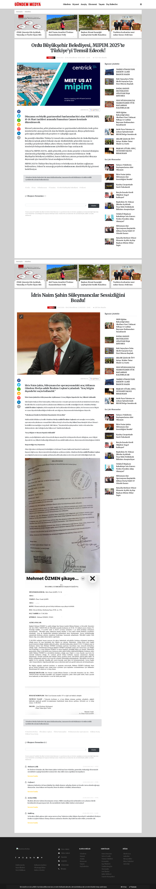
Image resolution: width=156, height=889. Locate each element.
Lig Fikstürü (106, 864)
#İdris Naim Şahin (60, 732)
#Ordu (27, 188)
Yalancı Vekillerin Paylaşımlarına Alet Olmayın (124, 167)
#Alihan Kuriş (95, 732)
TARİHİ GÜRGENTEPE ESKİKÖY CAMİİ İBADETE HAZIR (125, 71)
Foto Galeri (65, 849)
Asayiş (84, 4)
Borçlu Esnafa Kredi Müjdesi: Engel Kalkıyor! (124, 194)
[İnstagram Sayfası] (23, 858)
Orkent (50, 141)
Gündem (67, 4)
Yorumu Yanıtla (33, 776)
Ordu (85, 138)
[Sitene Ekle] (42, 858)
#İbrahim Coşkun (45, 732)
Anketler (126, 856)
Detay (124, 887)
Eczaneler (105, 861)
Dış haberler (112, 4)
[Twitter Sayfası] (20, 858)
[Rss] (35, 858)
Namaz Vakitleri (107, 859)
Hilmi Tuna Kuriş (79, 422)
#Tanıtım (52, 188)
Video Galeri (65, 853)
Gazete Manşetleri (108, 877)
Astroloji (126, 864)
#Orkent (82, 188)
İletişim (63, 869)
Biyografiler (127, 859)
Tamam (133, 887)
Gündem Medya (90, 405)
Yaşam (102, 4)
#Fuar (33, 188)
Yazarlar (64, 857)
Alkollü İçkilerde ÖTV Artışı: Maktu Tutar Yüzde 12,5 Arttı (125, 141)
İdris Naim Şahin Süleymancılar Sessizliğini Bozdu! (124, 176)
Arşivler (64, 861)
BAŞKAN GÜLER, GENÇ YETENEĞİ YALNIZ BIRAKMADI (126, 150)
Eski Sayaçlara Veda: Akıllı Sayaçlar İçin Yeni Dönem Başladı (125, 81)
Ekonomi (93, 4)
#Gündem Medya (31, 732)
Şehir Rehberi (106, 874)
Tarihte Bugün (107, 866)
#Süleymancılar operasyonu (78, 732)
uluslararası (50, 146)
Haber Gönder (39, 870)
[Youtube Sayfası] (27, 858)
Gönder (93, 205)
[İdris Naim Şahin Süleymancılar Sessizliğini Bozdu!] (58, 343)
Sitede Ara (127, 854)
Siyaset (75, 4)
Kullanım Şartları (40, 865)
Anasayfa (19, 12)
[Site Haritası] (38, 858)
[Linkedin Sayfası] (31, 858)
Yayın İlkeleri (20, 868)
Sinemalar (105, 869)
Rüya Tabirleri (128, 861)
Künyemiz (65, 865)
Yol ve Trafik (106, 856)
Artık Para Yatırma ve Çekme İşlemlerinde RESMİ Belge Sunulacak (126, 131)
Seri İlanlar (106, 871)
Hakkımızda (20, 865)
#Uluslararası (42, 188)
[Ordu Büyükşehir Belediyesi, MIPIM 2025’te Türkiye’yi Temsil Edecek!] (58, 84)
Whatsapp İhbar (40, 868)
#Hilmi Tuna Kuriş (31, 734)
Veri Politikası (20, 870)
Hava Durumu (107, 854)
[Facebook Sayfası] (16, 858)
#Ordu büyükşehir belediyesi (67, 188)
